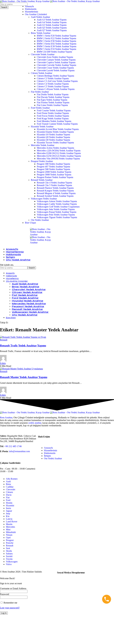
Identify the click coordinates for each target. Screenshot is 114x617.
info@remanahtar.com (19, 451)
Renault (3, 339)
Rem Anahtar (6, 417)
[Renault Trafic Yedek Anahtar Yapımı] (23, 337)
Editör (3, 363)
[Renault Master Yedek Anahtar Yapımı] (21, 368)
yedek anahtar (34, 423)
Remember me (10, 602)
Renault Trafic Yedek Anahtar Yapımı (23, 345)
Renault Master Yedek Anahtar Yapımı (23, 377)
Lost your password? (10, 607)
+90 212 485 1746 (13, 446)
